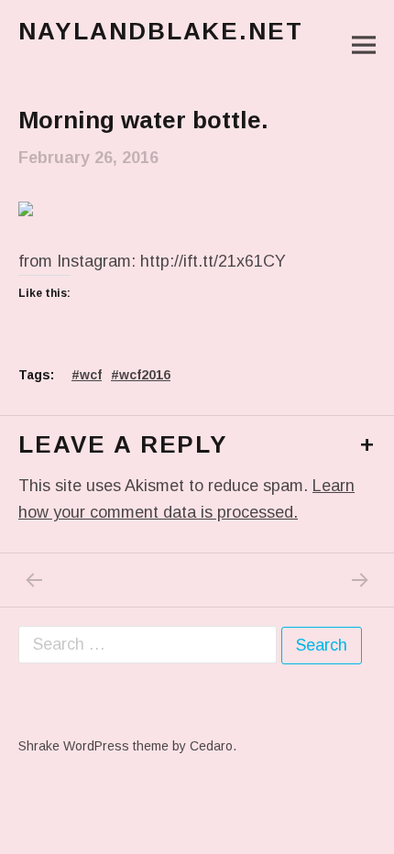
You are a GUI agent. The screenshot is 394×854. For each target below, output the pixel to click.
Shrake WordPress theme (93, 746)
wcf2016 (144, 374)
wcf (91, 374)
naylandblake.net (160, 31)
